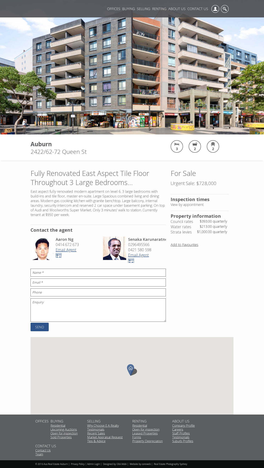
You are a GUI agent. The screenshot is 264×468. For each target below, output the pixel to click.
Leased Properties (145, 433)
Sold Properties (61, 437)
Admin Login (93, 464)
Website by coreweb (140, 464)
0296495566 (138, 244)
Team (39, 454)
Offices (113, 8)
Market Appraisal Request (105, 437)
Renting (159, 8)
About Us (177, 8)
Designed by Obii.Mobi (115, 464)
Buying (128, 8)
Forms (136, 437)
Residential (57, 426)
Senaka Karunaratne (147, 239)
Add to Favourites (184, 244)
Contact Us (197, 8)
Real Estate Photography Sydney (170, 464)
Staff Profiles (181, 433)
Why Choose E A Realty (103, 426)
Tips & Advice (96, 441)
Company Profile (183, 426)
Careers (177, 430)
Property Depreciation (147, 441)
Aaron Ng (64, 239)
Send (39, 327)
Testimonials (95, 430)
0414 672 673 (67, 244)
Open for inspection (64, 433)
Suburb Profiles (182, 441)
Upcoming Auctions (63, 430)
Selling (143, 8)
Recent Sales (96, 433)
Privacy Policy (78, 464)
